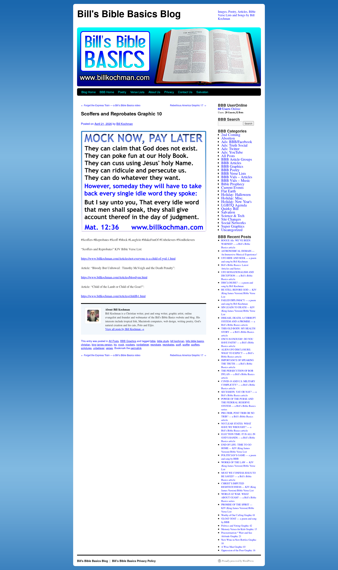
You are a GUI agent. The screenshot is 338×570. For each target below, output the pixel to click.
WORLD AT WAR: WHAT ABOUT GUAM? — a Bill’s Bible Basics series (238, 497)
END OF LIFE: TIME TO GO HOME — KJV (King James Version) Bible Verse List (236, 448)
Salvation (202, 92)
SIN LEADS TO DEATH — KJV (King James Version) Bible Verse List (238, 310)
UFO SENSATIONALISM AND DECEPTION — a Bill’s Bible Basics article (237, 275)
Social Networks (233, 222)
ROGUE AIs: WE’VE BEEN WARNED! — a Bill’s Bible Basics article (235, 244)
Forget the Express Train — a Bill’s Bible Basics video (110, 105)
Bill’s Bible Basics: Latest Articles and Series (234, 266)
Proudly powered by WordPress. (238, 560)
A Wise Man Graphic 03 (233, 546)
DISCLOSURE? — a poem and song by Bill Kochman (237, 284)
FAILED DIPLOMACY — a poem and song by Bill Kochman (238, 301)
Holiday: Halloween (236, 194)
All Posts (114, 341)
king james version (102, 344)
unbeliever (98, 348)
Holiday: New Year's (236, 201)
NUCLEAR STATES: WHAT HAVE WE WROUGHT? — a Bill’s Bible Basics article (236, 427)
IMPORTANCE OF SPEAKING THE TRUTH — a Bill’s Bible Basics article (237, 363)
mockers (130, 344)
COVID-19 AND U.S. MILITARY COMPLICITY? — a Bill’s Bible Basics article (238, 384)
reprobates (168, 344)
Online (229, 108)
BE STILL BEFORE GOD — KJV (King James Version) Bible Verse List (238, 293)
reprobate (155, 344)
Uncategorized (232, 229)
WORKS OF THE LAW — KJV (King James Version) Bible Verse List (238, 465)
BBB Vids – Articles (236, 176)
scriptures (86, 348)
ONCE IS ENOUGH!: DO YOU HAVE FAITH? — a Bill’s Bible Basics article (237, 342)
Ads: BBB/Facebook (236, 141)
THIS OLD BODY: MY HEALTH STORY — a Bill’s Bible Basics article (238, 332)
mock (121, 344)
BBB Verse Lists (233, 173)
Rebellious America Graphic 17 (188, 105)
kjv (115, 344)
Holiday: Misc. (232, 197)
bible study (163, 341)
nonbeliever (142, 344)
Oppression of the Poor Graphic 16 (238, 550)
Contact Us (185, 92)
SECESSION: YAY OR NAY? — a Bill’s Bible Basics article (239, 393)
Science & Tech (233, 215)
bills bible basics (195, 341)
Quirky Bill (229, 208)
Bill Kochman (124, 124)
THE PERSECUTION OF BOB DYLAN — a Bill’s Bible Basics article (237, 374)
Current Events (232, 187)
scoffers (195, 344)
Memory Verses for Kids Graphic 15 (239, 529)
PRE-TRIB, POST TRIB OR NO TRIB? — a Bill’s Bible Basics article (237, 416)
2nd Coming (230, 134)
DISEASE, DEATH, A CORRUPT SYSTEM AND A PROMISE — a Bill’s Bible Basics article (238, 321)
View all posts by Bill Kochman (124, 329)
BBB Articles (231, 162)
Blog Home (88, 92)
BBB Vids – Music (235, 180)
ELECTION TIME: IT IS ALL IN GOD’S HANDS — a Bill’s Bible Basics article (238, 437)
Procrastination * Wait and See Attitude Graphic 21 (236, 534)
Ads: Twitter (230, 148)
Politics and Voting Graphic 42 (236, 525)
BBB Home (107, 92)
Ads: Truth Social (234, 145)
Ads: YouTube (232, 152)
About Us (154, 92)
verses (109, 348)
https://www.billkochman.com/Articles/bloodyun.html (114, 277)
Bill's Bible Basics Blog (129, 13)
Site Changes (231, 219)
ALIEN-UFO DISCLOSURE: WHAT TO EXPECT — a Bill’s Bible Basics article (237, 353)
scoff (178, 344)
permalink (136, 348)
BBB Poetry (230, 169)
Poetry (122, 92)
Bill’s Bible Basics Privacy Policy (134, 561)
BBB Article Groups (236, 159)
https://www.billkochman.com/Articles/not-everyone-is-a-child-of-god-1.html (128, 258)
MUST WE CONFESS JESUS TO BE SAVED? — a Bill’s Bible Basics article (238, 476)
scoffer (186, 344)
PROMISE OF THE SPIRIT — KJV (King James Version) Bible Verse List (237, 508)
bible (153, 341)
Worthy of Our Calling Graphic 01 (238, 515)
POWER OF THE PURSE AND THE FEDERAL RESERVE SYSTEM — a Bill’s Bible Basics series (238, 404)
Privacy (169, 92)
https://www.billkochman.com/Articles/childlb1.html (113, 296)
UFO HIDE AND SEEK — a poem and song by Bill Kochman (238, 259)
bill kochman (177, 341)
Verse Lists (137, 92)
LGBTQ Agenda (234, 205)
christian (85, 344)
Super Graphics (232, 226)
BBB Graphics (128, 341)
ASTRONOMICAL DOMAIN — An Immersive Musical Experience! (239, 252)
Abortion (228, 138)
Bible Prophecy (233, 183)
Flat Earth (228, 190)
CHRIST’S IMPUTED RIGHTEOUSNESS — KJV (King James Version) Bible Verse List (238, 487)
